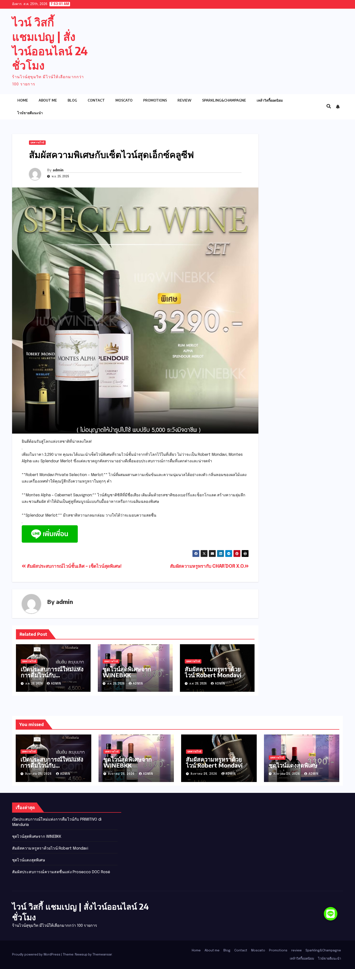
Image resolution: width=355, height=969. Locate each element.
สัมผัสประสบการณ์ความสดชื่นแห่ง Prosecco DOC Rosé (61, 872)
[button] (329, 106)
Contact (96, 100)
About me (48, 100)
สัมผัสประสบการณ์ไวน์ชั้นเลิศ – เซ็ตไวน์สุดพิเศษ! (74, 566)
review (185, 100)
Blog (72, 100)
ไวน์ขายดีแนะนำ (30, 113)
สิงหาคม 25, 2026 (39, 774)
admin (58, 170)
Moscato (124, 100)
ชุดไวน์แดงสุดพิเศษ (293, 765)
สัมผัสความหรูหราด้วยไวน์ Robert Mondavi (213, 671)
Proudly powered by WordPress (36, 954)
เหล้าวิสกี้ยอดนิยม (270, 100)
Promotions (155, 100)
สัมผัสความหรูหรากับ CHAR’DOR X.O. (207, 566)
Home (22, 100)
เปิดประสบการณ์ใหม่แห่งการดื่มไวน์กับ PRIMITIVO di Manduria (52, 678)
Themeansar (102, 954)
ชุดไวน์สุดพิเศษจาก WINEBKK (127, 671)
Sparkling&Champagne (224, 100)
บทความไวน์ (37, 142)
